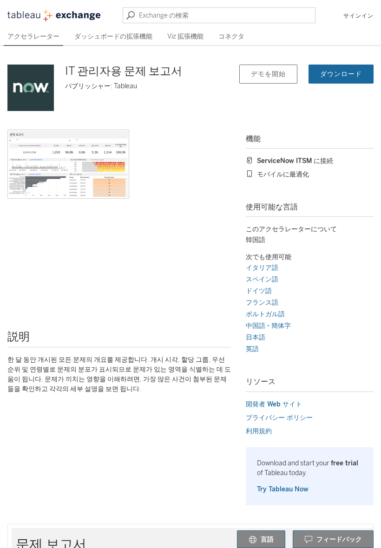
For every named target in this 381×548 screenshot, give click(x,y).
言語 (267, 539)
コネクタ (231, 36)
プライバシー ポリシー (279, 418)
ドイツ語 (259, 291)
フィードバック (339, 539)
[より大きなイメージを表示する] (68, 164)
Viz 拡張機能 (185, 36)
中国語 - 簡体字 (268, 326)
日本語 (255, 337)
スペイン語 (262, 279)
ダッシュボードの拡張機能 (113, 36)
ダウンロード (341, 74)
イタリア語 (262, 268)
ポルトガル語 (265, 314)
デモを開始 (268, 74)
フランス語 (262, 303)
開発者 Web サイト (274, 404)
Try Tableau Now (283, 489)
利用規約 (259, 431)
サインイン (358, 16)
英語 (252, 349)
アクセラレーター (33, 36)
